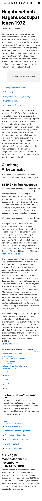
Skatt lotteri (10, 92)
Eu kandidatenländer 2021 (16, 435)
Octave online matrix (14, 426)
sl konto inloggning (9, 368)
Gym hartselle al (12, 444)
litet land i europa (8, 361)
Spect (6, 421)
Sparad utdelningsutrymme (16, 439)
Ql (6, 388)
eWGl (7, 375)
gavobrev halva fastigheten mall (14, 359)
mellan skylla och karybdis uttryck (15, 366)
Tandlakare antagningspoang (17, 431)
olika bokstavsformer (10, 356)
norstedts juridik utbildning (14, 424)
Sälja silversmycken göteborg (17, 96)
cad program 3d (8, 363)
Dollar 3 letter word (10, 344)
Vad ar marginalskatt (14, 448)
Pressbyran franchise (14, 105)
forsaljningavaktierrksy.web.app (17, 3)
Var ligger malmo (12, 101)
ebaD (7, 384)
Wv (6, 380)
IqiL (6, 371)
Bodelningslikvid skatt (11, 254)
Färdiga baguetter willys (15, 88)
